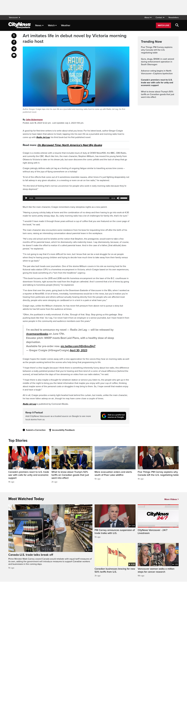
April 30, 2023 (78, 350)
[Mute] (118, 198)
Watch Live (163, 25)
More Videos (170, 499)
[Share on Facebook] (14, 42)
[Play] (26, 198)
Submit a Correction (36, 430)
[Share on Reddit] (14, 48)
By (33, 119)
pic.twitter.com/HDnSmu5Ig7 (78, 346)
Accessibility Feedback (63, 430)
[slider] (124, 197)
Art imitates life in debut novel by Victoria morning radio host (74, 38)
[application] (76, 198)
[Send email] (14, 55)
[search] (177, 25)
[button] (148, 17)
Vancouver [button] (13, 17)
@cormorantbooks (37, 334)
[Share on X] (14, 35)
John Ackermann (34, 119)
